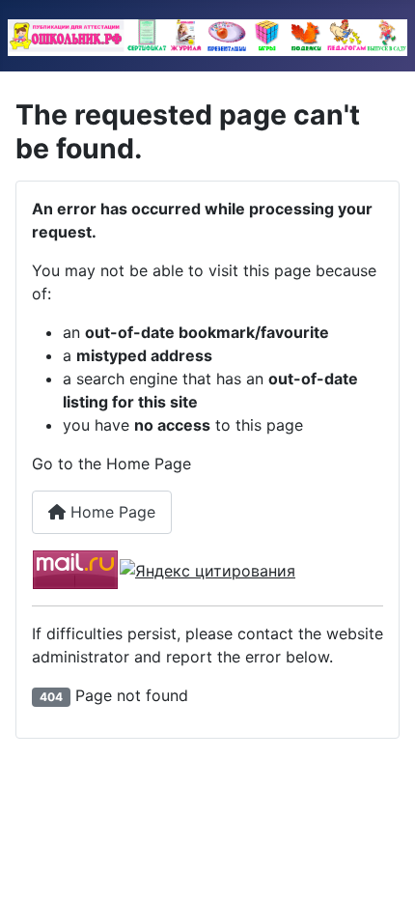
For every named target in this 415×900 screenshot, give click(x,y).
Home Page (110, 511)
